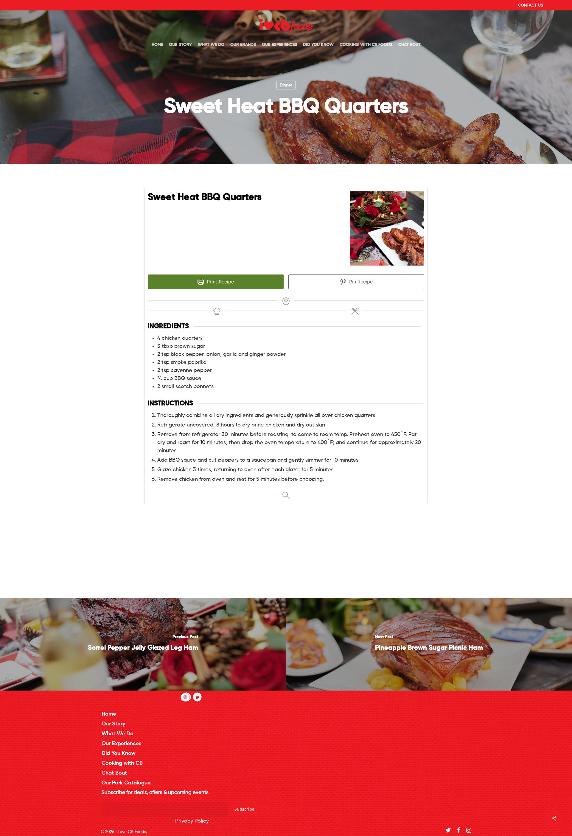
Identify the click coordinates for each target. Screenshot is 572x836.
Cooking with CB (122, 763)
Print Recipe (219, 282)
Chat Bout (409, 45)
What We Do (211, 45)
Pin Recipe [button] (360, 282)
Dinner (286, 85)
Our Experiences (279, 45)
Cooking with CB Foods (366, 45)
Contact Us (530, 5)
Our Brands (243, 45)
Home (157, 45)
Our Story (180, 45)
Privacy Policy (192, 821)
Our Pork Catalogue (126, 783)
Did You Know (318, 45)
